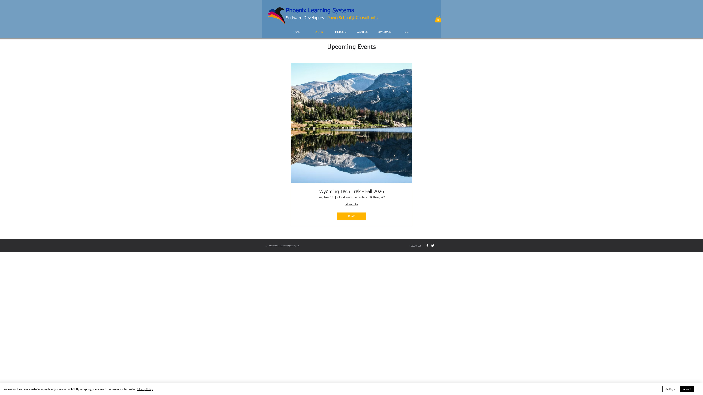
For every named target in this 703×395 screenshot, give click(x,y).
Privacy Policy (145, 389)
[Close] (698, 389)
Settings (670, 389)
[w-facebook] (427, 245)
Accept (687, 389)
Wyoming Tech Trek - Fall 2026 (351, 191)
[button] (438, 18)
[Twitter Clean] (433, 245)
